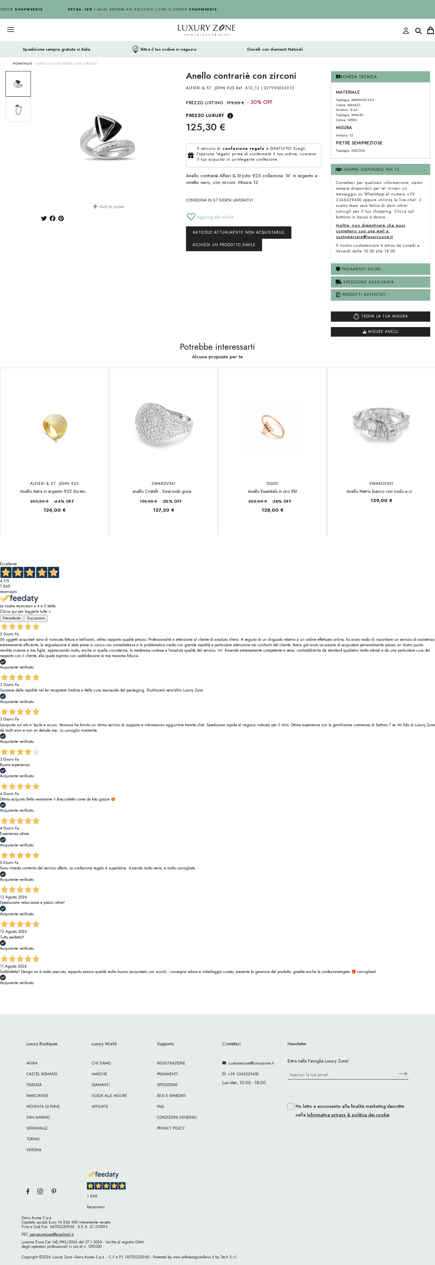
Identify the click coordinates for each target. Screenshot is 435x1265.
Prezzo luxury (205, 115)
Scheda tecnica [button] (358, 77)
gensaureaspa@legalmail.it (51, 1234)
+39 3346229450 (242, 1074)
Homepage (22, 63)
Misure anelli (383, 331)
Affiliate (100, 1106)
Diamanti (101, 1085)
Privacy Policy (171, 1128)
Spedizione (167, 1085)
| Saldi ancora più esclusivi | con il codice (138, 9)
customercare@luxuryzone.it (250, 1063)
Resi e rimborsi (171, 1096)
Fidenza (34, 1085)
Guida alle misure (109, 1096)
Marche (99, 1074)
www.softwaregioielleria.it (193, 1257)
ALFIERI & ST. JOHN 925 (210, 88)
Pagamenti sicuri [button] (360, 269)
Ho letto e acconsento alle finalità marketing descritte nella (350, 1110)
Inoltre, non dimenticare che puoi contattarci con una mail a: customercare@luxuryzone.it (370, 231)
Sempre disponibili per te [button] (371, 169)
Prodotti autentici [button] (363, 294)
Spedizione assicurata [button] (368, 282)
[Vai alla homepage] (182, 44)
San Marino (38, 1117)
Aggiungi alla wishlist (214, 217)
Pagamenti (167, 1074)
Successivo (36, 618)
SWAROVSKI (163, 483)
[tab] (380, 77)
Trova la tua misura (384, 316)
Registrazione (171, 1063)
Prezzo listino (205, 102)
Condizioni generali (177, 1117)
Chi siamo (101, 1063)
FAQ (160, 1106)
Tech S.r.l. (229, 1257)
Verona (33, 1150)
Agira (32, 1063)
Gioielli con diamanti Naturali (275, 49)
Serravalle (37, 1128)
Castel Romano (41, 1074)
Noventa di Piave (43, 1106)
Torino (32, 1139)
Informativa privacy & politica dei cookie (348, 1115)
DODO (272, 483)
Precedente (12, 618)
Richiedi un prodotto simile (224, 245)
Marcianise (37, 1096)
